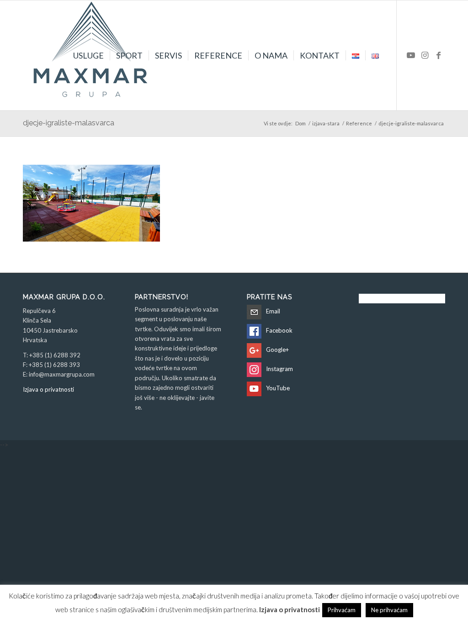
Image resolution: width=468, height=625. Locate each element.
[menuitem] (88, 55)
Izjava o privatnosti (48, 389)
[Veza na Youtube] (411, 55)
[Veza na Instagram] (424, 55)
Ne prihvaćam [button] (389, 610)
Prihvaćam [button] (342, 610)
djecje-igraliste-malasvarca (68, 123)
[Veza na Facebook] (438, 55)
